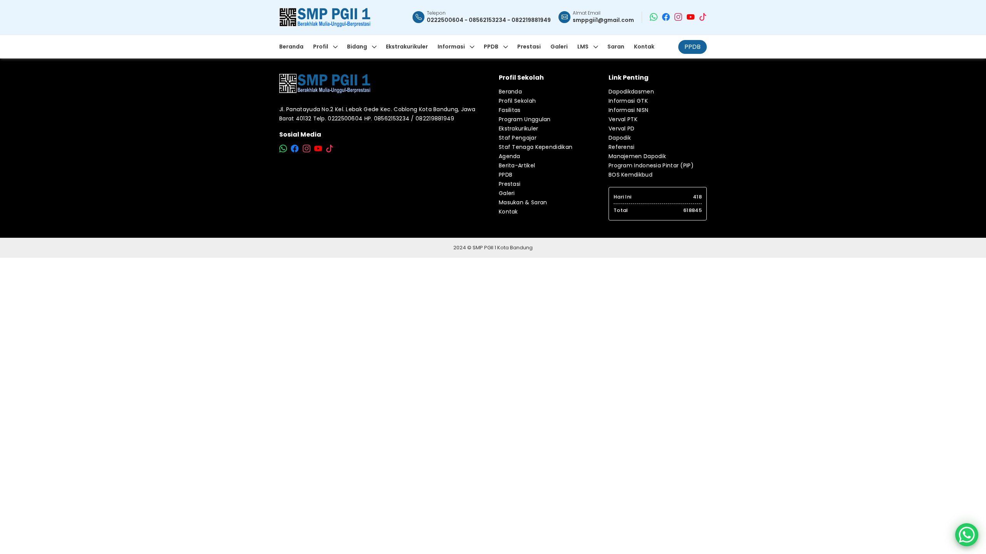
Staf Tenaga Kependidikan (535, 147)
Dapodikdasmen (631, 91)
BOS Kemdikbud (630, 175)
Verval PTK (623, 119)
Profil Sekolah (517, 101)
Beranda (510, 91)
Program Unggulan (525, 119)
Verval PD (622, 128)
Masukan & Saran (523, 202)
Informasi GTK (628, 101)
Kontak (508, 211)
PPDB (692, 46)
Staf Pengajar (518, 138)
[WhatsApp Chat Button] (966, 534)
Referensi (622, 147)
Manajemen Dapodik (637, 156)
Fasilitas (510, 110)
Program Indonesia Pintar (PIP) (651, 165)
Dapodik (620, 138)
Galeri (507, 193)
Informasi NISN (628, 110)
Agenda (509, 156)
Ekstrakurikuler (518, 128)
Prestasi (509, 184)
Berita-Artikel (517, 165)
